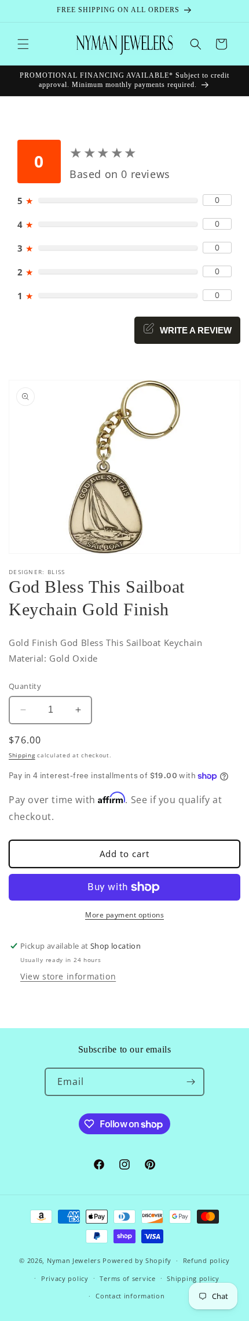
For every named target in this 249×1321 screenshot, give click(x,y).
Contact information (130, 1295)
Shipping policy (193, 1278)
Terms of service (127, 1278)
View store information (68, 976)
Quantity (25, 686)
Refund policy (206, 1260)
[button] (23, 44)
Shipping (22, 755)
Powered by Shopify (136, 1260)
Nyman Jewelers (74, 1260)
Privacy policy (65, 1278)
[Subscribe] (190, 1082)
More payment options (124, 915)
